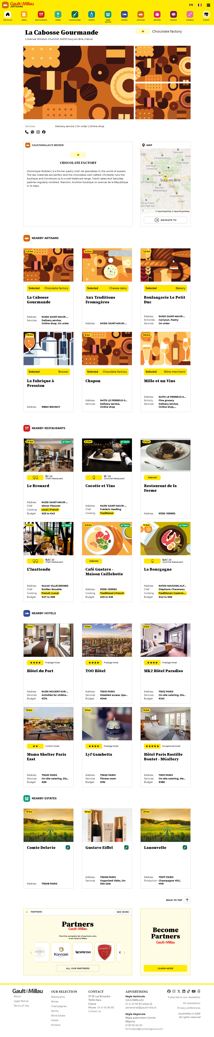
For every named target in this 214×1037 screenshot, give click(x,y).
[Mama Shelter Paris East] (49, 747)
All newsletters (191, 1003)
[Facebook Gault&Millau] (169, 991)
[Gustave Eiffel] (107, 849)
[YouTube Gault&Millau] (194, 991)
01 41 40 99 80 (106, 1007)
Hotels (55, 1020)
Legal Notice (21, 1001)
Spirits (55, 1010)
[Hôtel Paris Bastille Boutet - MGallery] (166, 747)
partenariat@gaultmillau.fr (141, 1007)
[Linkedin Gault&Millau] (183, 991)
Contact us (94, 1011)
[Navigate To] (165, 184)
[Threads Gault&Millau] (198, 991)
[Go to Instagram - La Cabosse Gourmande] (39, 131)
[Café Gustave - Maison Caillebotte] (107, 562)
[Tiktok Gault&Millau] (188, 991)
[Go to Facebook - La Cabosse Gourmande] (44, 131)
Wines (54, 1001)
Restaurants (58, 996)
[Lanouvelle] (166, 849)
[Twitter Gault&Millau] (179, 991)
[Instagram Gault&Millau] (173, 991)
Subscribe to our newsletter (184, 997)
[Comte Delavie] (49, 849)
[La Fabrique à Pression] (49, 372)
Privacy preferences (188, 1007)
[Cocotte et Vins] (107, 478)
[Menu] (208, 5)
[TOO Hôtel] (107, 664)
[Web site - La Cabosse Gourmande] (33, 131)
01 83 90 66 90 (133, 1025)
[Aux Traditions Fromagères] (107, 288)
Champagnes (59, 1006)
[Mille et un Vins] (166, 372)
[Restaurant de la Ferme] (166, 478)
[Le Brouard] (49, 478)
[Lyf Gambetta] (107, 747)
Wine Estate (58, 1015)
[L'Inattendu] (49, 562)
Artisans (56, 1024)
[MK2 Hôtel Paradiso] (166, 664)
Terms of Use (21, 1005)
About (17, 996)
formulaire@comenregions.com (144, 1028)
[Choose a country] (199, 5)
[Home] (22, 3)
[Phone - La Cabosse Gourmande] (28, 131)
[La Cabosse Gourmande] (49, 288)
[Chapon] (107, 372)
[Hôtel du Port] (49, 664)
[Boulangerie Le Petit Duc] (166, 288)
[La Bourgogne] (166, 562)
